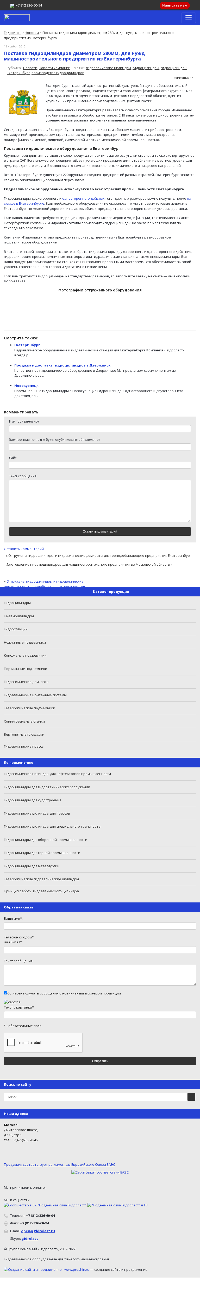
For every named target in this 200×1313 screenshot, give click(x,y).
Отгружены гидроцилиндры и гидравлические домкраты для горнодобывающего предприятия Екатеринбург (44, 586)
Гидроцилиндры (17, 602)
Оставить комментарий (24, 548)
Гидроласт (12, 32)
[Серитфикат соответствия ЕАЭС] (100, 1172)
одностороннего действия (84, 198)
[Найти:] (96, 1097)
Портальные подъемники (25, 668)
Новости (30, 67)
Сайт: (13, 458)
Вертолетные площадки (24, 734)
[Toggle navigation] (188, 18)
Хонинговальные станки (24, 721)
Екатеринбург (27, 345)
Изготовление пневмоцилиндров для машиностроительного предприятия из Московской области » (89, 564)
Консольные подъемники (25, 655)
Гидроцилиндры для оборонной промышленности (45, 839)
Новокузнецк (26, 385)
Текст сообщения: (23, 476)
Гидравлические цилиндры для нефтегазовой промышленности (57, 773)
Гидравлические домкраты (26, 681)
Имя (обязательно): (24, 421)
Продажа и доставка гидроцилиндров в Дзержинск (62, 365)
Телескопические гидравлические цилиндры (41, 879)
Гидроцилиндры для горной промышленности (42, 852)
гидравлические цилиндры (108, 67)
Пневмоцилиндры (19, 616)
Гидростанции (16, 629)
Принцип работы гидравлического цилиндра (41, 891)
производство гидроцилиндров (58, 72)
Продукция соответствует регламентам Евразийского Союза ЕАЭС (59, 1164)
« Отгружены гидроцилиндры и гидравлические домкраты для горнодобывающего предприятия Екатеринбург (98, 555)
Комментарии (183, 78)
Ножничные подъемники (25, 642)
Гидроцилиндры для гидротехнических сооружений (47, 787)
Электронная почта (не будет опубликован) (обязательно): (54, 439)
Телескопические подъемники (29, 708)
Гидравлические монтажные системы (35, 695)
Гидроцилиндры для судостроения (32, 800)
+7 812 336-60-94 (29, 5)
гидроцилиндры (146, 67)
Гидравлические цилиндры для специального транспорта (52, 826)
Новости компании (54, 67)
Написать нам (174, 5)
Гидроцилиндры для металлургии (31, 866)
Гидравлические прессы (24, 746)
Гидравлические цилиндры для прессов (37, 813)
